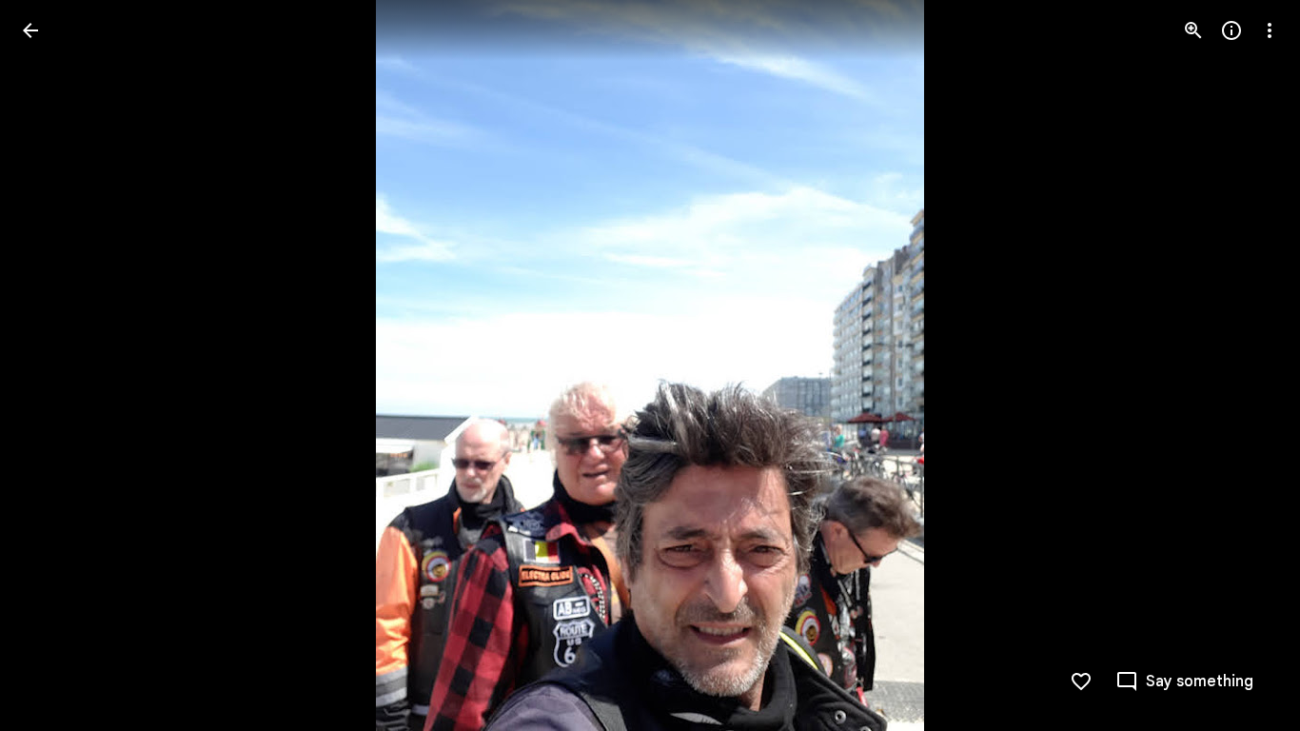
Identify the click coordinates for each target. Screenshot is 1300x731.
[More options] (1270, 30)
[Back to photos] (30, 30)
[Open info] (1231, 30)
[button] (53, 365)
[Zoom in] (1193, 30)
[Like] (1081, 681)
